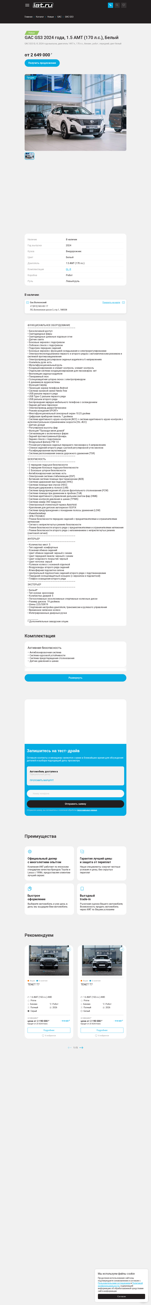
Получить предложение (42, 63)
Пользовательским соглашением (114, 1283)
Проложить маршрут (42, 780)
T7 (26, 946)
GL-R (68, 269)
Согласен (121, 1296)
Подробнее (49, 1030)
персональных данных (87, 810)
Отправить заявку (75, 804)
